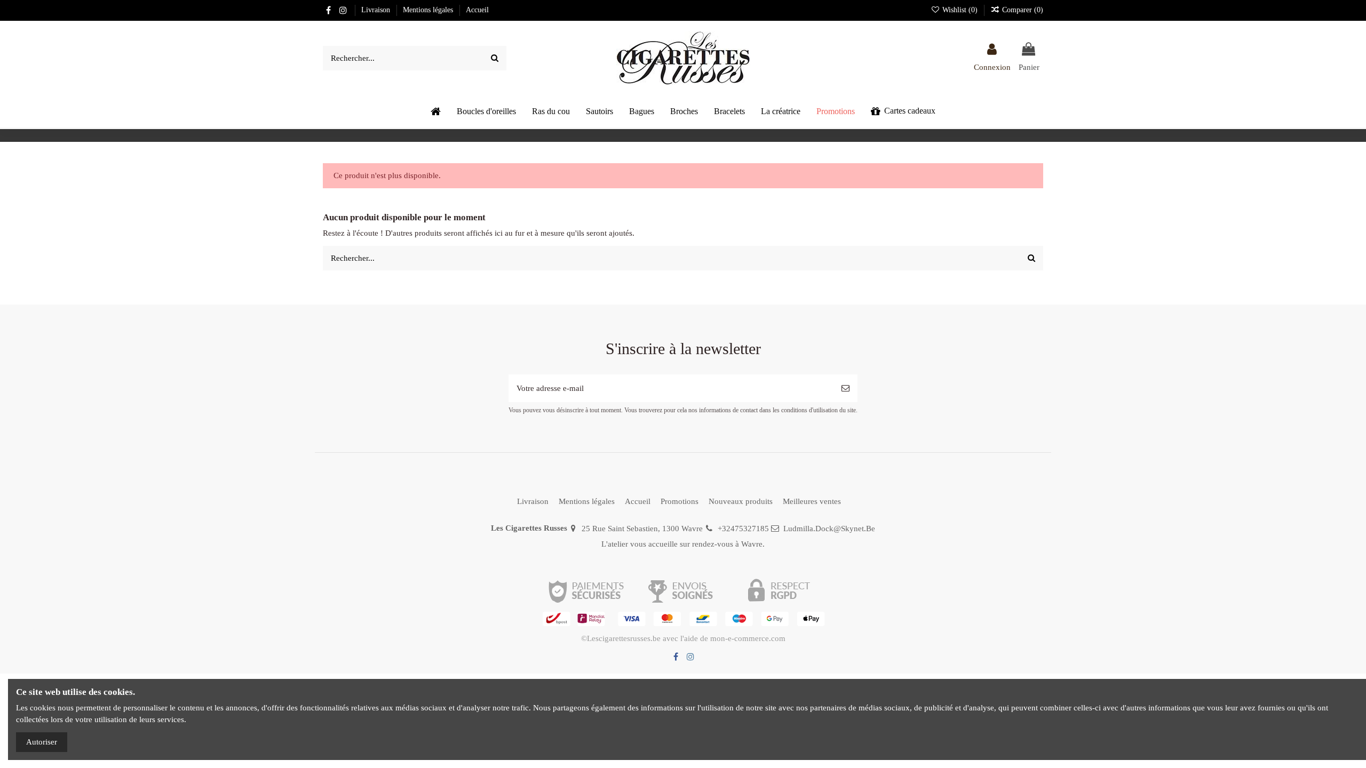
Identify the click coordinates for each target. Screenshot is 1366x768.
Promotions (679, 501)
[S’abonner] (845, 388)
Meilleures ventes (812, 501)
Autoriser (41, 742)
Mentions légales (429, 10)
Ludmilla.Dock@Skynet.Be (829, 528)
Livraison (376, 10)
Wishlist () (960, 10)
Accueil (477, 10)
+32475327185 (743, 528)
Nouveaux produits (741, 501)
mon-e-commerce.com (747, 638)
